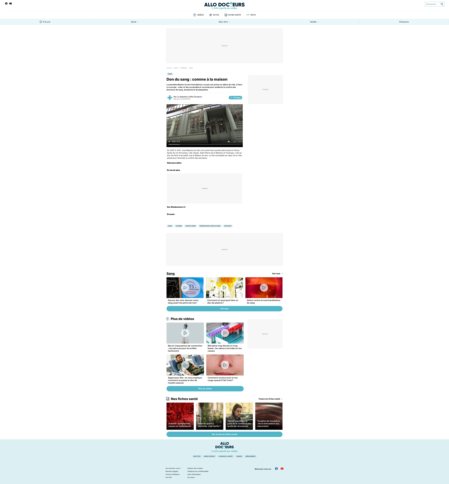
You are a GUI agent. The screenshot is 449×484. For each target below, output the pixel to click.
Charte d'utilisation (173, 474)
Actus (216, 15)
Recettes (197, 456)
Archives (227, 226)
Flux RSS (169, 477)
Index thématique (194, 474)
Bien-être (223, 22)
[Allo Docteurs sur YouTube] (10, 3)
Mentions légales (172, 471)
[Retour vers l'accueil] (224, 5)
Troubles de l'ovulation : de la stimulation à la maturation (268, 423)
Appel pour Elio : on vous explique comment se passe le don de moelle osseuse (185, 380)
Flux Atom (191, 477)
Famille (313, 22)
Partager (237, 97)
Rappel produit (209, 456)
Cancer (239, 456)
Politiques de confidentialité (197, 471)
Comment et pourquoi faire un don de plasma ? (222, 301)
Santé (133, 22)
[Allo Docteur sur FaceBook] (6, 3)
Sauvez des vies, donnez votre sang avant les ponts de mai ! (183, 301)
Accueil (169, 68)
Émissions (404, 22)
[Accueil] (225, 447)
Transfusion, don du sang (209, 226)
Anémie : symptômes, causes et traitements (179, 424)
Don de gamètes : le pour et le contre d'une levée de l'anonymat (239, 423)
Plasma (179, 226)
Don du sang (191, 226)
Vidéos (200, 15)
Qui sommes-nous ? (173, 468)
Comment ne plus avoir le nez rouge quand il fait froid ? (223, 379)
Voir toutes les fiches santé (224, 434)
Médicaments (250, 456)
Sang (191, 68)
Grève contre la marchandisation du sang (263, 301)
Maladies (184, 68)
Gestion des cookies (195, 468)
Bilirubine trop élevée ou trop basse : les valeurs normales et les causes (225, 348)
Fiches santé (234, 15)
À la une (46, 22)
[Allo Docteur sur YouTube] (282, 468)
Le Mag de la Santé (226, 456)
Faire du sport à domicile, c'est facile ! (209, 424)
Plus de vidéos (182, 319)
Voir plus (224, 308)
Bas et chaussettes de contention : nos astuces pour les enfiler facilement (185, 348)
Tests (253, 15)
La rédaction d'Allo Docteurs (189, 97)
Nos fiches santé (184, 399)
